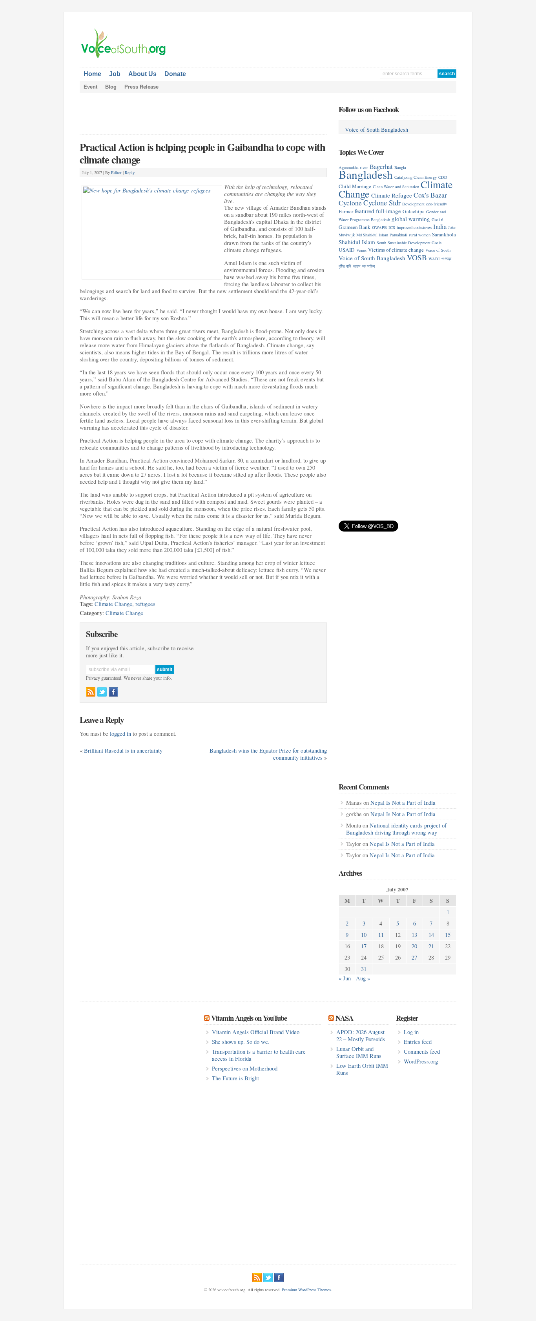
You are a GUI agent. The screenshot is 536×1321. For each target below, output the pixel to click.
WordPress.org (421, 1061)
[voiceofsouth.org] (124, 57)
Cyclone (350, 202)
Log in (411, 1032)
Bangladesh (366, 174)
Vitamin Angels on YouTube (249, 1018)
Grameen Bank (354, 226)
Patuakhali (398, 235)
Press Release (141, 87)
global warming (411, 219)
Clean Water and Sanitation (396, 186)
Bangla (400, 167)
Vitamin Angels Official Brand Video (255, 1032)
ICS (391, 227)
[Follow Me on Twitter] (102, 692)
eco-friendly (436, 204)
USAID (347, 249)
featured (364, 211)
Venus (361, 250)
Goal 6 (437, 219)
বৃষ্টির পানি (345, 266)
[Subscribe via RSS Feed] (90, 692)
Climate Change (113, 604)
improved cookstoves (414, 227)
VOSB (417, 257)
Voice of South (437, 250)
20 (414, 946)
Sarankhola (444, 234)
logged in (120, 733)
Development (413, 204)
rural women (419, 235)
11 (381, 934)
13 (414, 934)
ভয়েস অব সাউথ (364, 266)
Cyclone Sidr (382, 202)
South (381, 242)
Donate (175, 74)
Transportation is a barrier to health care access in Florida (259, 1055)
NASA (344, 1018)
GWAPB (379, 227)
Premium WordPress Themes (306, 1289)
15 (447, 934)
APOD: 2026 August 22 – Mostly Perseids (360, 1035)
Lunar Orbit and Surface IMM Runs (358, 1052)
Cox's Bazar (430, 195)
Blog (111, 87)
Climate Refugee (391, 195)
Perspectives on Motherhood (244, 1068)
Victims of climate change (396, 249)
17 (363, 946)
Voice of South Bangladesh (376, 129)
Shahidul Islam (357, 242)
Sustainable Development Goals (414, 242)
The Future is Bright (235, 1078)
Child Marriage (355, 186)
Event (90, 87)
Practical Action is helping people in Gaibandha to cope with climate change (202, 153)
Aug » (363, 978)
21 (431, 946)
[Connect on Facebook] (113, 692)
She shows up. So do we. (241, 1041)
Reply (130, 172)
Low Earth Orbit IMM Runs (362, 1069)
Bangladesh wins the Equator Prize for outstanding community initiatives (268, 754)
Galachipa (414, 211)
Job (114, 74)
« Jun (345, 978)
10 (363, 934)
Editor (116, 172)
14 (431, 934)
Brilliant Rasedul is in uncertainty (123, 750)
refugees (145, 604)
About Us (142, 74)
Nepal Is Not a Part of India (403, 802)
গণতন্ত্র (446, 258)
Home (92, 74)
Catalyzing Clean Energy (415, 177)
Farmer (346, 211)
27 (414, 957)
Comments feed (422, 1051)
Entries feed (418, 1041)
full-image (388, 211)
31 (363, 969)
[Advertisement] (364, 39)
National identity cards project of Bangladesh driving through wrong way (396, 829)
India (440, 226)
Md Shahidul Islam (372, 235)
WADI (434, 258)
